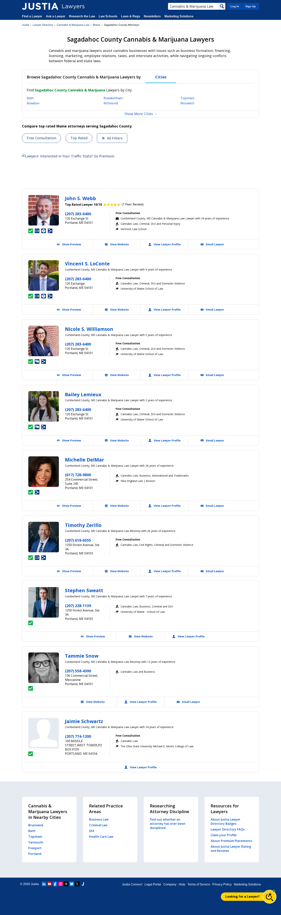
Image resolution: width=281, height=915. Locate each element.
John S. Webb (80, 198)
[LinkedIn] (44, 884)
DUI (91, 831)
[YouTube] (49, 884)
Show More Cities (138, 113)
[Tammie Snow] (43, 667)
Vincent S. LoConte (87, 263)
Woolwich (187, 103)
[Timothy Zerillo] (43, 537)
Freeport (35, 848)
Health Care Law (101, 836)
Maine (96, 24)
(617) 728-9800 (78, 474)
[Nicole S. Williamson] (43, 341)
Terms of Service (199, 884)
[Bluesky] (71, 884)
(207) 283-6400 (78, 213)
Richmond (111, 103)
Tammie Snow (81, 655)
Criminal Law (98, 825)
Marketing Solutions (178, 16)
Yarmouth (35, 842)
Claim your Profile (224, 835)
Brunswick (35, 825)
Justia (25, 24)
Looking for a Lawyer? (242, 896)
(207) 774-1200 (78, 736)
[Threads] (66, 884)
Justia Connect (132, 884)
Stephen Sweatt (84, 590)
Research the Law (82, 16)
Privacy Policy (222, 884)
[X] (77, 884)
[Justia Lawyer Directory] (40, 6)
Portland (34, 854)
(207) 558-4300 (78, 670)
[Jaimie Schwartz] (43, 733)
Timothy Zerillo (83, 525)
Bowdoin (33, 103)
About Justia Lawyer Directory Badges (225, 821)
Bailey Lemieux (83, 394)
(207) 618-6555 (78, 540)
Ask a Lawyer (56, 16)
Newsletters (152, 16)
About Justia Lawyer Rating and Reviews (231, 848)
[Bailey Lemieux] (43, 406)
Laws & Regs (130, 16)
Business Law (99, 819)
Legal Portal (153, 884)
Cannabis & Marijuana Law (73, 24)
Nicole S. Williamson (89, 329)
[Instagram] (60, 884)
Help (182, 884)
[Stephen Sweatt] (43, 602)
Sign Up (250, 6)
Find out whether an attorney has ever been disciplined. (167, 823)
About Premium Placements (231, 841)
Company (169, 884)
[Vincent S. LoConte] (43, 275)
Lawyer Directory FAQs (228, 829)
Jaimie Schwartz (84, 721)
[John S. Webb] (43, 210)
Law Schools (108, 16)
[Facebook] (55, 884)
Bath (30, 98)
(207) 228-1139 (78, 605)
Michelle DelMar (84, 459)
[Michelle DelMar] (43, 471)
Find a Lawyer (32, 16)
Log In (235, 6)
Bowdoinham (113, 98)
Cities (160, 77)
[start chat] (269, 897)
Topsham (187, 98)
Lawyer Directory (43, 24)
